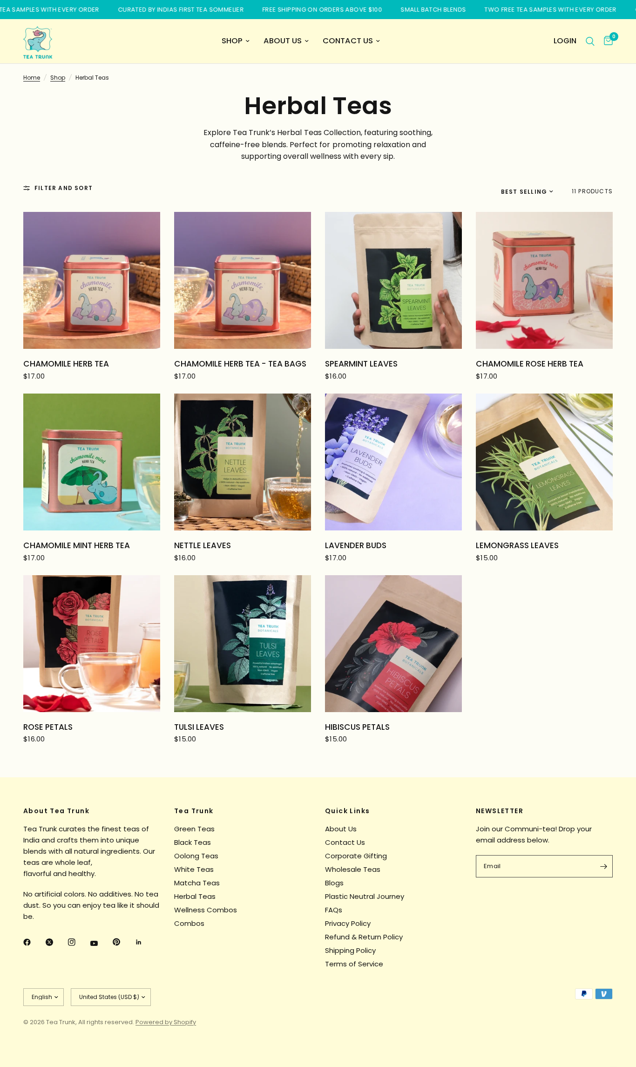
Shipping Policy (350, 950)
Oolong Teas (196, 856)
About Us (283, 40)
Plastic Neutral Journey (364, 896)
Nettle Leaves (202, 545)
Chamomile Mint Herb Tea (76, 545)
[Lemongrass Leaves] (544, 462)
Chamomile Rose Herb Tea (529, 363)
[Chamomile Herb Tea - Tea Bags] (242, 280)
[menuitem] (236, 41)
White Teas (194, 869)
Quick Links (347, 811)
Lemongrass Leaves (517, 545)
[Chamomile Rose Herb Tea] (544, 280)
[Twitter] (56, 942)
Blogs (334, 883)
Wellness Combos (205, 910)
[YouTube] (100, 943)
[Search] (590, 41)
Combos (189, 923)
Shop (232, 40)
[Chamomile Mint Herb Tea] (91, 462)
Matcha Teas (197, 883)
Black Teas (192, 842)
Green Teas (194, 829)
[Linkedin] (145, 942)
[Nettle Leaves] (242, 462)
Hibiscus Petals (357, 727)
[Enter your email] (603, 866)
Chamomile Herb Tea (66, 363)
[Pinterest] (123, 941)
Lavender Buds (355, 545)
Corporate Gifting (356, 856)
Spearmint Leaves (361, 363)
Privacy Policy (348, 923)
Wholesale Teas (352, 869)
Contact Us (348, 40)
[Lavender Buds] (393, 462)
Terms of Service (354, 964)
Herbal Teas (195, 896)
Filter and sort (63, 188)
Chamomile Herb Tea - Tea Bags (240, 363)
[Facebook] (33, 942)
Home (31, 78)
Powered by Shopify (165, 1022)
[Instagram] (78, 942)
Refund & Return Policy (364, 937)
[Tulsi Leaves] (242, 643)
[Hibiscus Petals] (393, 643)
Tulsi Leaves (199, 727)
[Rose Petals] (91, 643)
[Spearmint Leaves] (393, 280)
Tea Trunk (194, 811)
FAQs (333, 910)
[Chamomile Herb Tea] (91, 280)
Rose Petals (48, 727)
